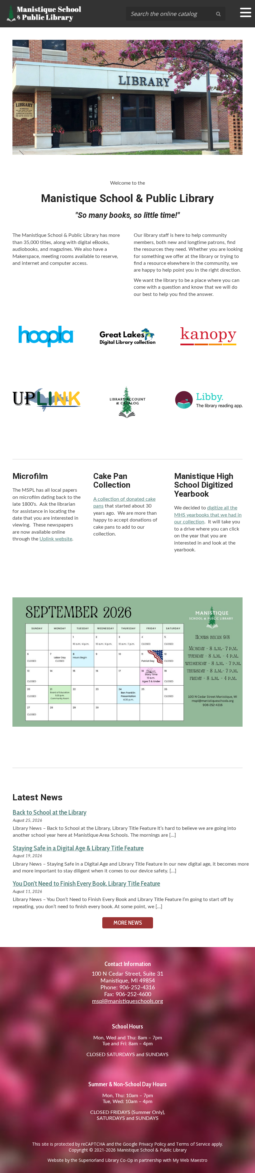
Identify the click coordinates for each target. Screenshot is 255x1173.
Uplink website (55, 538)
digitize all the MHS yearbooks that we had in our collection (208, 514)
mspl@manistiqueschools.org (127, 1001)
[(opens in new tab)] (47, 346)
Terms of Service (193, 1144)
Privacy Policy (152, 1144)
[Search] (218, 13)
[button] (245, 12)
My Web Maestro (190, 1160)
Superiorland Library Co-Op (106, 1160)
